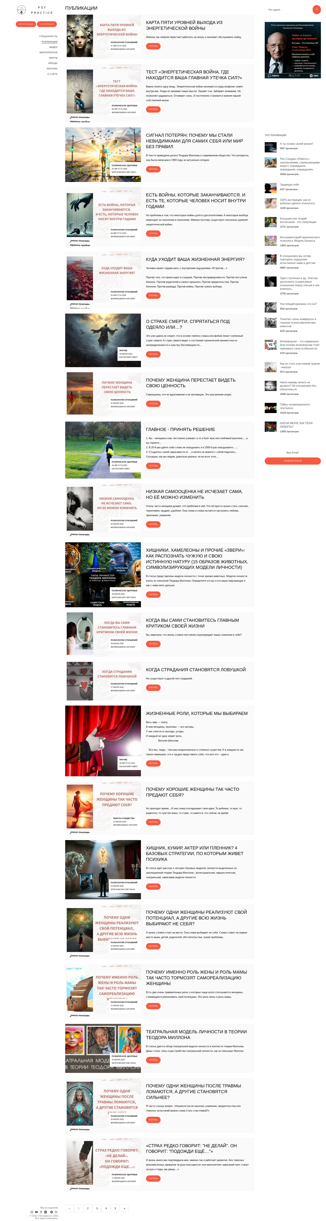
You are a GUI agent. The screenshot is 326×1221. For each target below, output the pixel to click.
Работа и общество (124, 818)
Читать (153, 46)
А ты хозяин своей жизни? (296, 143)
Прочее (123, 350)
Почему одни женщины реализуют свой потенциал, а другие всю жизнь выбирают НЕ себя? (196, 918)
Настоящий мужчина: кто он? (298, 304)
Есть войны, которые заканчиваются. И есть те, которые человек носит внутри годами (196, 200)
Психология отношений (124, 42)
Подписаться (293, 461)
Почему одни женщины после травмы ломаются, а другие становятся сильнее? (193, 1091)
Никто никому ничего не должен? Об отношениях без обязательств (298, 386)
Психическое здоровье (124, 106)
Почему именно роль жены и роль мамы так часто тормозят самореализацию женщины (196, 977)
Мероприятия (49, 52)
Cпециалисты (48, 36)
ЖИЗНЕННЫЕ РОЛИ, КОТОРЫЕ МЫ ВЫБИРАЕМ (197, 713)
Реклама (52, 69)
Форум (53, 58)
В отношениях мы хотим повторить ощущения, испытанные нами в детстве (297, 260)
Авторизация (26, 24)
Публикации (50, 42)
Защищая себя (289, 184)
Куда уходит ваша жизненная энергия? (195, 259)
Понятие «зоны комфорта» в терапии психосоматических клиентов (298, 323)
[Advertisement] (293, 104)
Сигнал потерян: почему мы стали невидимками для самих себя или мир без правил (194, 141)
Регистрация (47, 24)
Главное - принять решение (180, 429)
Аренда (53, 63)
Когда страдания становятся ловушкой (196, 669)
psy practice (42, 10)
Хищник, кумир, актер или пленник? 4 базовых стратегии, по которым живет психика (194, 853)
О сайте (52, 74)
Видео (54, 47)
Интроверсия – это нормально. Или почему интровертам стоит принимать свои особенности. (300, 345)
